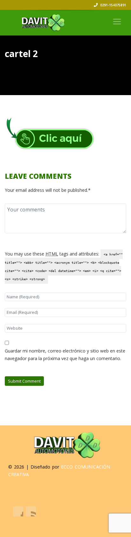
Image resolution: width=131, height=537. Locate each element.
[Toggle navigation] (117, 21)
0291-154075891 (112, 5)
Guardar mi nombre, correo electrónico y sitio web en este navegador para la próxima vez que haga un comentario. (65, 354)
